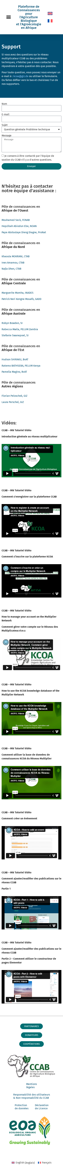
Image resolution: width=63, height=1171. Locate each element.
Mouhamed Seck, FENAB (16, 220)
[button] (8, 17)
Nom (4, 104)
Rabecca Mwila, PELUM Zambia (20, 329)
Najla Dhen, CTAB (11, 268)
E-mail (5, 114)
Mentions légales (31, 1086)
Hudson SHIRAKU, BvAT (15, 359)
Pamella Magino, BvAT (14, 371)
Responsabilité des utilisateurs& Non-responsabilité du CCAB (31, 1096)
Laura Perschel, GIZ (13, 402)
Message (6, 135)
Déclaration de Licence (41, 1107)
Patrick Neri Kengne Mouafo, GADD (21, 299)
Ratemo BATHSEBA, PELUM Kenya (21, 365)
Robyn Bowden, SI (12, 323)
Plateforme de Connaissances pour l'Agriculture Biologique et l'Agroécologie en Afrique (28, 17)
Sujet (5, 125)
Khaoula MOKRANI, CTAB (16, 256)
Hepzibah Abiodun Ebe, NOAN (19, 226)
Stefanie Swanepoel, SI (15, 335)
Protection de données (21, 1107)
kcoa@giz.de (21, 76)
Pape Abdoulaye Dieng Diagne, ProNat (24, 232)
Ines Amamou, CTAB (13, 262)
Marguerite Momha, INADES (17, 292)
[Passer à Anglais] (50, 13)
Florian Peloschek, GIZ (14, 395)
